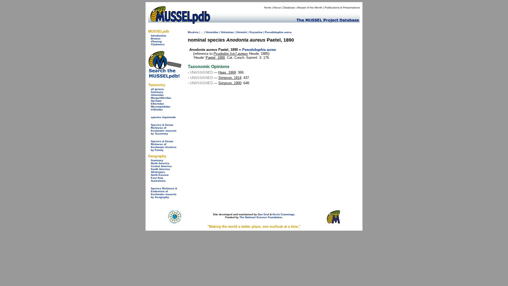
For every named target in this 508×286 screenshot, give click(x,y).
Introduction (158, 35)
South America (160, 169)
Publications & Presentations (342, 7)
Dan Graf (263, 214)
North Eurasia (160, 174)
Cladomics (158, 44)
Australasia (158, 180)
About (277, 7)
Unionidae (157, 94)
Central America (161, 166)
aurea (288, 32)
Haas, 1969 (227, 72)
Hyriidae (156, 100)
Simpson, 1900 (229, 83)
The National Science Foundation (260, 217)
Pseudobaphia (274, 32)
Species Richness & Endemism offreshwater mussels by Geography (164, 193)
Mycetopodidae (160, 106)
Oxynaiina (255, 32)
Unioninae (227, 32)
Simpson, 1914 (229, 78)
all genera (157, 89)
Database (289, 7)
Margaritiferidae (161, 97)
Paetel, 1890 (215, 58)
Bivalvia (193, 32)
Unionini (241, 32)
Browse (156, 38)
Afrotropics (158, 172)
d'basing (156, 41)
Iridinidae (157, 109)
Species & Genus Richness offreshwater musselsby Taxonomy (163, 129)
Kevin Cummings (283, 214)
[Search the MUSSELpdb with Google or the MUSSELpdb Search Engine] (164, 77)
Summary (157, 92)
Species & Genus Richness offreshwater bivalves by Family (163, 145)
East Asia (157, 177)
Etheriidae (157, 103)
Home (267, 7)
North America (160, 163)
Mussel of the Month (309, 7)
